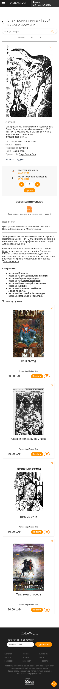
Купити (29, 190)
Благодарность (11, 261)
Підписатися (43, 644)
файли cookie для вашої (34, 666)
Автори (7, 657)
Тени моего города (28, 594)
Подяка (25, 657)
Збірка (18, 144)
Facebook (8, 661)
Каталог (8, 654)
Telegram (43, 661)
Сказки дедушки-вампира (28, 438)
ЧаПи (42, 657)
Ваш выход (28, 361)
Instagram (26, 661)
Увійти (37, 2)
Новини (25, 654)
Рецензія (10, 159)
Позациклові (18, 151)
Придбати (36, 376)
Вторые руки (28, 516)
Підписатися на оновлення (20, 640)
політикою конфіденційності (29, 674)
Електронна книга (27, 141)
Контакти (43, 654)
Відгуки (20, 159)
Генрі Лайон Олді (27, 154)
